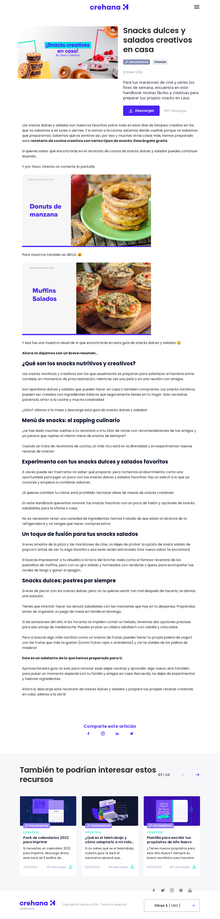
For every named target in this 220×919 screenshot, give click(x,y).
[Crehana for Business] (109, 7)
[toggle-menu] (196, 7)
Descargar (144, 110)
